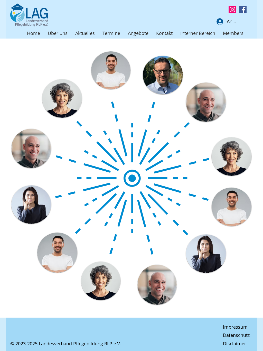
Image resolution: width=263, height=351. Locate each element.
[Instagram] (232, 9)
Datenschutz (236, 335)
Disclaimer (234, 343)
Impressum (235, 327)
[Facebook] (243, 9)
